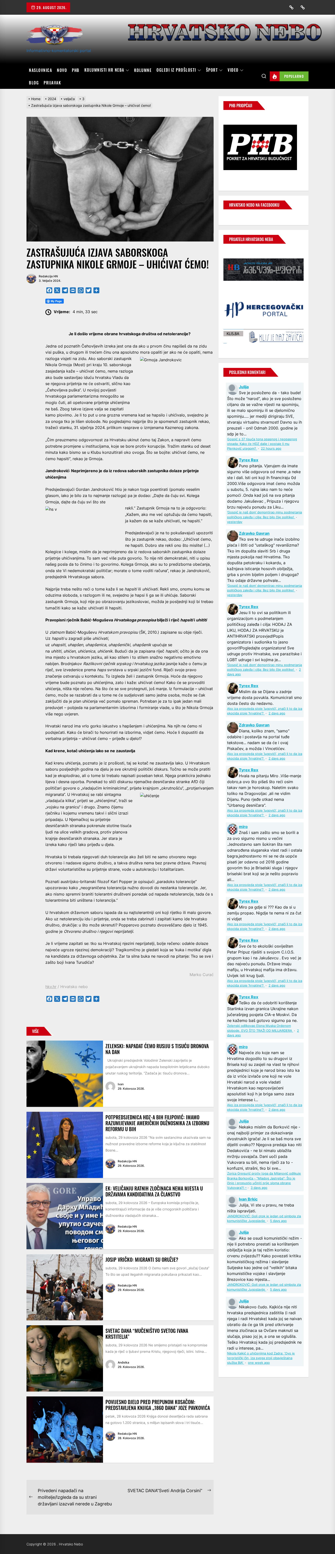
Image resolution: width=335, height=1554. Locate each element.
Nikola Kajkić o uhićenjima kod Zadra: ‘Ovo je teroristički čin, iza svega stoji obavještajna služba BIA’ (261, 1358)
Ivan (121, 1084)
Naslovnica (40, 70)
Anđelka (123, 1362)
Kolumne (143, 70)
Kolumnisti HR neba (104, 70)
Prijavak (52, 82)
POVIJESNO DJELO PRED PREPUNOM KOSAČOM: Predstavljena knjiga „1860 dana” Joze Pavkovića (157, 1404)
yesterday (234, 522)
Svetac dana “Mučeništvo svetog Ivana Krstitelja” (146, 1333)
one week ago (259, 1363)
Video (233, 70)
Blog (34, 82)
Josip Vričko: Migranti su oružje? (141, 1259)
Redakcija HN (48, 276)
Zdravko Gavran (254, 533)
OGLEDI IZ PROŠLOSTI (176, 70)
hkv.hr (50, 986)
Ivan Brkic (248, 1199)
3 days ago (259, 1188)
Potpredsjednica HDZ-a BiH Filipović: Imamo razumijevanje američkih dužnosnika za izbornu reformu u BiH (157, 1123)
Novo (62, 70)
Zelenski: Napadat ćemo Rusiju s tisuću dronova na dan (157, 1049)
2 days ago (277, 713)
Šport (212, 70)
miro (243, 826)
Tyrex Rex (248, 459)
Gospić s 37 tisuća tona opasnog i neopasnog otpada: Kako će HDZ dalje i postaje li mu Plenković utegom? (262, 443)
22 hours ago (271, 448)
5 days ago (278, 1221)
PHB (75, 70)
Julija (244, 386)
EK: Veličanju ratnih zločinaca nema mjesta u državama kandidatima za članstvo (154, 1191)
